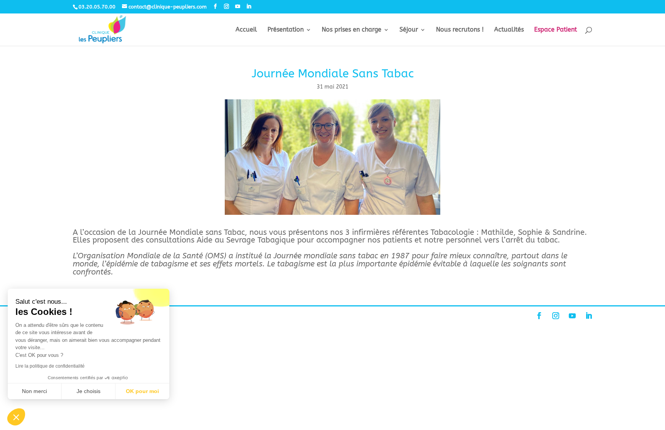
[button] (16, 417)
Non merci (34, 391)
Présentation (285, 30)
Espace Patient (555, 30)
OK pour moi (142, 391)
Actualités (509, 30)
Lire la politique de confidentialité (50, 366)
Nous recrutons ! (460, 30)
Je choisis (88, 391)
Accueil (246, 30)
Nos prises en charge (351, 30)
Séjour (408, 30)
